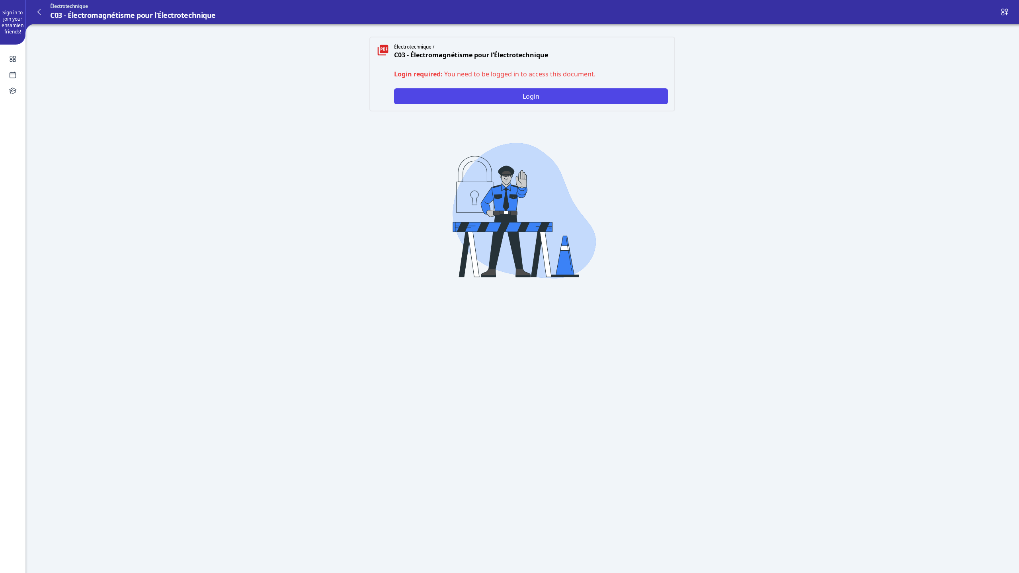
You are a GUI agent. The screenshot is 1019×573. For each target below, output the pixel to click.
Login (531, 96)
